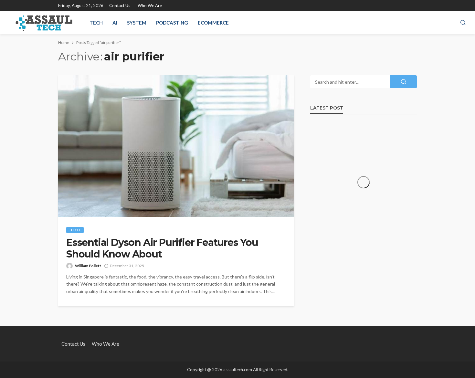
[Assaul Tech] (44, 22)
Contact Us (119, 5)
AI (114, 23)
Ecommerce (213, 23)
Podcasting (172, 23)
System (136, 23)
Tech (96, 23)
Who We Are (150, 5)
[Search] (463, 23)
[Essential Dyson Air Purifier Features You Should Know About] (176, 146)
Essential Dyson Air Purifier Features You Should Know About (162, 248)
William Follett (88, 265)
